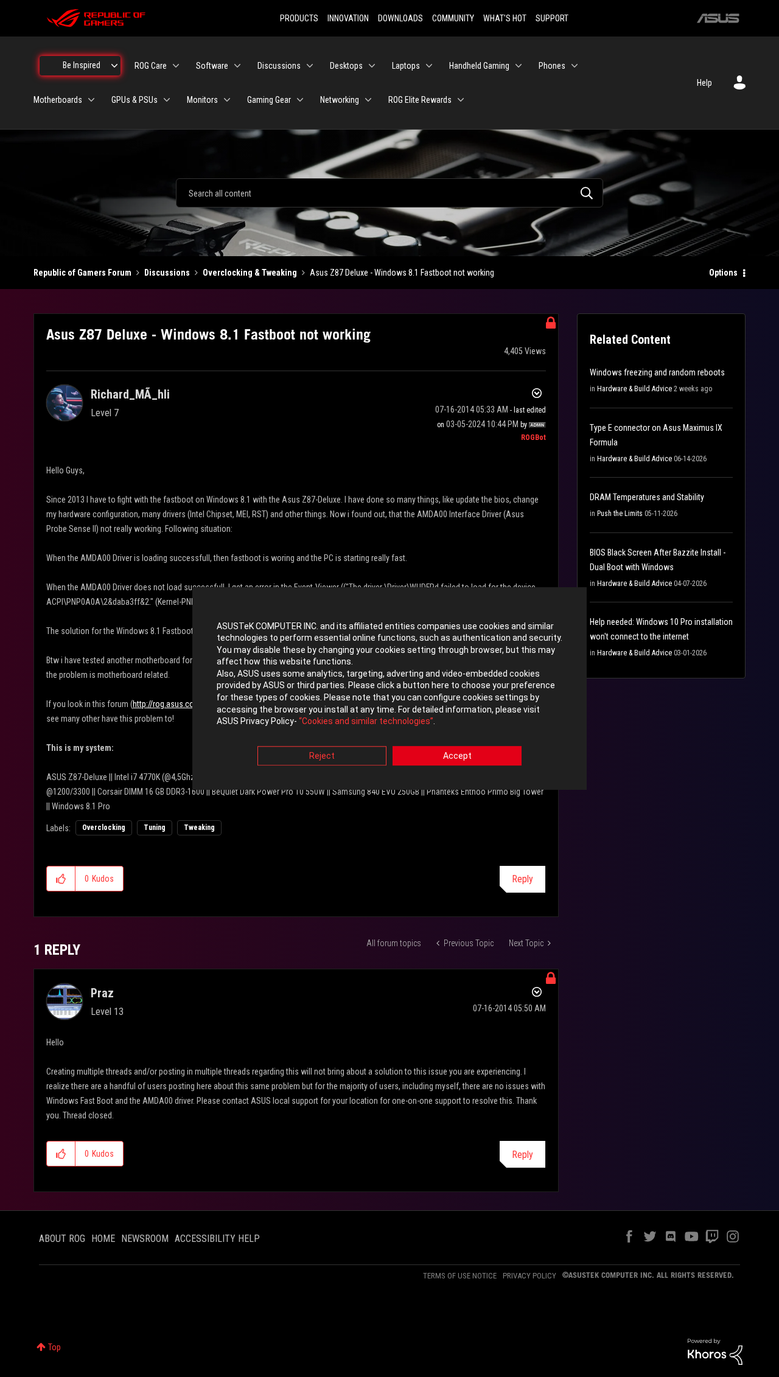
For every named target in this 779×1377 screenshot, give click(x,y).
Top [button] (54, 1347)
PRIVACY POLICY (529, 1275)
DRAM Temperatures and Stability (647, 497)
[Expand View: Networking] (368, 99)
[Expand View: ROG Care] (176, 65)
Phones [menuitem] (552, 66)
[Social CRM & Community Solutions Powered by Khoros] (715, 1351)
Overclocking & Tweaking (250, 272)
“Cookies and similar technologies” (366, 722)
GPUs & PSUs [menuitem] (134, 100)
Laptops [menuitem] (406, 66)
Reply (522, 879)
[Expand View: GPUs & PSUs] (167, 99)
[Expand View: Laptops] (429, 65)
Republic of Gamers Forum (82, 272)
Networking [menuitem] (339, 100)
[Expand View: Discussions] (310, 65)
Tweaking (199, 827)
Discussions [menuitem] (279, 66)
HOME (103, 1238)
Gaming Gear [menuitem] (269, 100)
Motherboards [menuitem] (57, 100)
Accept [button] (457, 756)
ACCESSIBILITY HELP (217, 1238)
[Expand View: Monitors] (227, 99)
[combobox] (389, 192)
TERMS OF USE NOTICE (460, 1275)
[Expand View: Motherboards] (91, 99)
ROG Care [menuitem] (150, 66)
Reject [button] (322, 756)
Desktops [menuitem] (346, 66)
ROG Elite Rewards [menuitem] (420, 100)
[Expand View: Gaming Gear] (300, 99)
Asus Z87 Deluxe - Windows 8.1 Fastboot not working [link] (402, 272)
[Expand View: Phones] (574, 65)
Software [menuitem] (212, 66)
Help (704, 83)
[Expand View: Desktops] (372, 65)
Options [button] (723, 272)
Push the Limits (620, 513)
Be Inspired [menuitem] (81, 65)
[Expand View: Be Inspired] (114, 66)
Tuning (155, 827)
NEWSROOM (145, 1238)
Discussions (167, 272)
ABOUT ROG (62, 1238)
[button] (61, 878)
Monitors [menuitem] (202, 100)
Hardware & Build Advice (634, 389)
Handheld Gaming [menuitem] (479, 66)
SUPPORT (552, 18)
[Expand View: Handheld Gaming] (518, 65)
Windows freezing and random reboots (657, 372)
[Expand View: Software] (237, 65)
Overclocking (103, 827)
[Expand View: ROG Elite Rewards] (461, 99)
